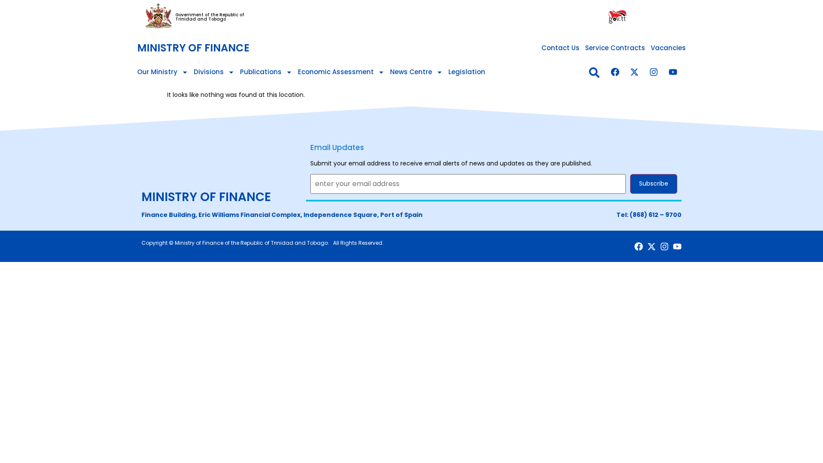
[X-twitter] (634, 72)
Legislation (466, 71)
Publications (261, 71)
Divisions (209, 71)
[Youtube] (673, 72)
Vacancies (668, 47)
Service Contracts (615, 47)
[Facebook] (615, 72)
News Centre (411, 71)
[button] (594, 72)
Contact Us (560, 47)
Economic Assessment (336, 71)
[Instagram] (653, 72)
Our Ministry (157, 71)
